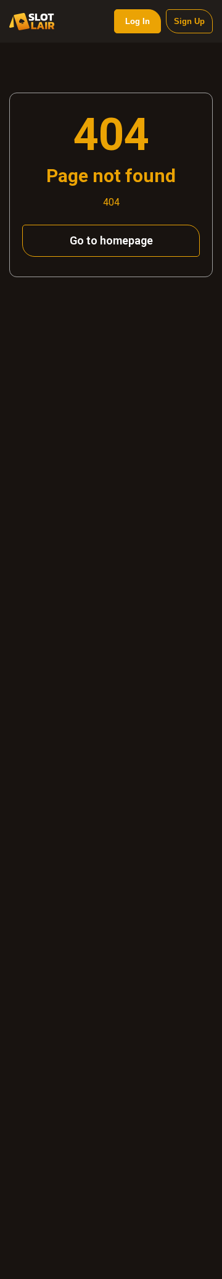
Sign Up (189, 21)
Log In (137, 21)
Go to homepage (111, 240)
